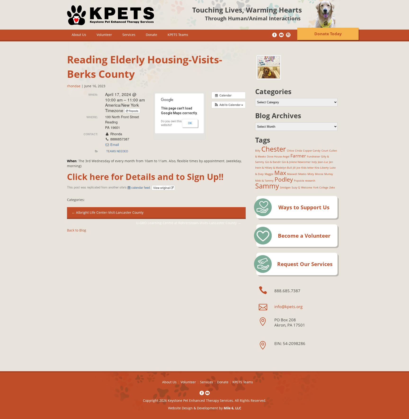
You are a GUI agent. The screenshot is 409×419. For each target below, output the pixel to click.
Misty (310, 174)
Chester (273, 149)
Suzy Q (296, 187)
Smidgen (285, 187)
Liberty (324, 167)
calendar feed (140, 187)
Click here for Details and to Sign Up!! (145, 177)
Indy (314, 162)
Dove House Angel (278, 156)
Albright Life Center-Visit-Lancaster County (107, 212)
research (310, 180)
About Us (79, 34)
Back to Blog (76, 230)
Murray (328, 174)
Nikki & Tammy (264, 180)
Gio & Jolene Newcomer (296, 162)
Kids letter (307, 167)
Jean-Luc (323, 162)
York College (320, 187)
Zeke (332, 187)
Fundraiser (313, 156)
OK (190, 123)
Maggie (269, 174)
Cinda (298, 150)
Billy (257, 150)
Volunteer (104, 34)
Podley (284, 179)
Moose (319, 174)
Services (128, 34)
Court (324, 150)
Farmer (298, 156)
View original (162, 188)
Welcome (306, 187)
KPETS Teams (178, 34)
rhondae (73, 86)
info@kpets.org (288, 306)
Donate (151, 34)
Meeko (302, 174)
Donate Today (328, 33)
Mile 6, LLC (232, 408)
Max (280, 173)
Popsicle (299, 180)
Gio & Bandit (273, 162)
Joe (298, 167)
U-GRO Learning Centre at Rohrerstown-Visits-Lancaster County (188, 223)
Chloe (290, 150)
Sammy (267, 186)
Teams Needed (117, 151)
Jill (294, 167)
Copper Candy (311, 150)
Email (114, 144)
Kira (317, 167)
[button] (228, 104)
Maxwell (292, 174)
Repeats (133, 111)
